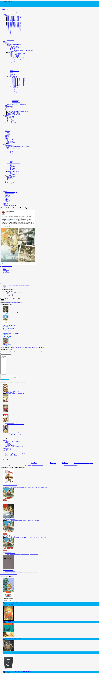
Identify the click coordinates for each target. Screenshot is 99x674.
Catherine (11, 70)
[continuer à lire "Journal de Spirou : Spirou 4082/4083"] (6, 401)
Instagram (53, 463)
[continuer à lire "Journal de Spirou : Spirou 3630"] (6, 422)
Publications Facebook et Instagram (13, 112)
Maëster (11, 161)
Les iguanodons (15, 101)
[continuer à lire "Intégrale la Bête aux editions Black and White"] (8, 650)
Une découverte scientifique (17, 99)
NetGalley (30, 465)
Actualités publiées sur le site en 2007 (14, 34)
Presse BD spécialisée (11, 118)
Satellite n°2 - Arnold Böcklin (15, 54)
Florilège (6, 140)
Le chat (11, 75)
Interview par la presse (9, 125)
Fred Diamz (12, 169)
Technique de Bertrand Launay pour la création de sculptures (18, 146)
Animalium (7, 129)
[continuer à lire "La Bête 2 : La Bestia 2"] (8, 500)
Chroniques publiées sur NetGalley (13, 113)
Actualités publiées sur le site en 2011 (14, 30)
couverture (9, 393)
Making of (7, 180)
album (8, 487)
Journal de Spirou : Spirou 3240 (14, 432)
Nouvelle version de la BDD (8, 604)
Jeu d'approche (14, 92)
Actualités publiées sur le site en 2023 (14, 19)
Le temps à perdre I (15, 93)
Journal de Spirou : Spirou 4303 (14, 391)
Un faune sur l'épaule (13, 51)
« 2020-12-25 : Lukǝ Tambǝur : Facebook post (18, 347)
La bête (4, 268)
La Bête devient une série (7, 336)
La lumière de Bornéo (80, 463)
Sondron (11, 167)
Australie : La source (15, 61)
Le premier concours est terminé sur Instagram (11, 333)
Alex (10, 73)
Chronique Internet (10, 121)
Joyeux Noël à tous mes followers (9, 621)
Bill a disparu (14, 89)
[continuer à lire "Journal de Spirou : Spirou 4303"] (6, 391)
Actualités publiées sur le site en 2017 (14, 24)
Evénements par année (9, 141)
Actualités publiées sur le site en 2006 (14, 35)
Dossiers (4, 144)
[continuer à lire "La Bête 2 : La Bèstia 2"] (8, 534)
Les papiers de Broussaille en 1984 (18, 83)
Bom (8, 132)
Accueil (4, 14)
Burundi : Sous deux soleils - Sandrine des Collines (21, 59)
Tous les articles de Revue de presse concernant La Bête (17, 111)
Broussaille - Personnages (14, 71)
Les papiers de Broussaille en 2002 (18, 85)
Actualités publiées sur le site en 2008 (14, 33)
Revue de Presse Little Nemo (10, 124)
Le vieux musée (15, 87)
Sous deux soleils (13, 49)
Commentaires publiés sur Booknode (14, 114)
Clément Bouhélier (6, 272)
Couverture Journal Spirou (9, 392)
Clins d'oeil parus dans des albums (13, 148)
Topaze (8, 134)
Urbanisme (7, 185)
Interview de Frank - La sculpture (11, 192)
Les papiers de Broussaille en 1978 (18, 78)
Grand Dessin (9, 184)
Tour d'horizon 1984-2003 (10, 182)
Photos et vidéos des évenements (11, 183)
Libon (11, 152)
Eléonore (11, 65)
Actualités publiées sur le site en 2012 (14, 29)
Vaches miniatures (10, 178)
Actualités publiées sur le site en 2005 (14, 36)
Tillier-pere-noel (12, 157)
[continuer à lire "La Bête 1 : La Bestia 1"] (8, 517)
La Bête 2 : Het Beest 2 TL (8, 570)
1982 (7, 463)
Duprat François (12, 153)
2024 (23, 487)
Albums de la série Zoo (9, 106)
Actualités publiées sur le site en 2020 (14, 23)
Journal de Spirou (18, 393)
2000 (23, 434)
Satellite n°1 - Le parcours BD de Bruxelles (17, 53)
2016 (23, 403)
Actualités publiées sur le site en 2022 (14, 18)
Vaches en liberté (10, 179)
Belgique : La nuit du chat (16, 58)
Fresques (6, 198)
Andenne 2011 (10, 186)
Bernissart (9, 187)
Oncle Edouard (12, 74)
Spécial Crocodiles (15, 91)
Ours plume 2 (7, 196)
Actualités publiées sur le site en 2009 (14, 32)
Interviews (7, 135)
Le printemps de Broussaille (17, 103)
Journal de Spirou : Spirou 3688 (14, 411)
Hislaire (11, 154)
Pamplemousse (14, 88)
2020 (23, 393)
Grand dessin (7, 200)
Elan (34, 462)
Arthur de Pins (12, 166)
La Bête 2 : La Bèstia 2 (37, 503)
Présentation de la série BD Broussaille (14, 44)
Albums (8, 45)
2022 (23, 520)
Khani (23, 572)
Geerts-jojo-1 (12, 156)
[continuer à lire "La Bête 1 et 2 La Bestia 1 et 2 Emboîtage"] (8, 484)
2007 (23, 424)
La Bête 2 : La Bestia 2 (7, 501)
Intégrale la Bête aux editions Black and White (11, 312)
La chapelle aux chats (16, 94)
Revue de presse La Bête (9, 116)
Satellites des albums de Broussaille (70, 465)
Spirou (6, 109)
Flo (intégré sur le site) (9, 139)
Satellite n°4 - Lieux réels (14, 56)
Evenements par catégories (10, 142)
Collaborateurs (7, 131)
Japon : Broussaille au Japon (17, 60)
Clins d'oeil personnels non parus (13, 171)
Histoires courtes (13, 86)
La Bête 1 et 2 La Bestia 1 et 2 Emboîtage (10, 485)
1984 (13, 463)
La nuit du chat (12, 48)
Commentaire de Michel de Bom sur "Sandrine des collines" (23, 50)
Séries (80, 465)
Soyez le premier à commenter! (6, 266)
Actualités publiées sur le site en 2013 (14, 27)
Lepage (11, 173)
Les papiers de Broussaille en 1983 (18, 82)
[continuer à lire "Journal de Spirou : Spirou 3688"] (6, 411)
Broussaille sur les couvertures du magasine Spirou (16, 104)
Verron (11, 150)
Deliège (11, 170)
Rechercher (2, 12)
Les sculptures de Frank (9, 193)
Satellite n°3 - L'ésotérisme (14, 55)
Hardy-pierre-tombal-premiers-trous (16, 149)
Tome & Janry (12, 168)
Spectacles (7, 199)
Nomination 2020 (10, 120)
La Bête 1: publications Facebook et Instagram (13, 302)
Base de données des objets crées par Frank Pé (8, 574)
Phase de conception (11, 176)
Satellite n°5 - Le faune (14, 62)
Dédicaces (7, 138)
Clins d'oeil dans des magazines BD (13, 163)
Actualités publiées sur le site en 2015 (14, 26)
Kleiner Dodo (7, 195)
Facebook (4, 269)
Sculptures (5, 191)
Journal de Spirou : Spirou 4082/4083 (15, 401)
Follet (11, 162)
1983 (10, 463)
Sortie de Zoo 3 (10, 107)
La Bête (6, 110)
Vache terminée (10, 177)
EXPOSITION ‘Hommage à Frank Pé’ (10, 602)
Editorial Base (26, 537)
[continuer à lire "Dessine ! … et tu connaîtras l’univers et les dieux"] (8, 637)
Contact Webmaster (10, 40)
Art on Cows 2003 (8, 175)
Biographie (7, 136)
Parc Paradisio (9, 190)
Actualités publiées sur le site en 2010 (14, 31)
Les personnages (10, 63)
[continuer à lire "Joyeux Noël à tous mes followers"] (8, 620)
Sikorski (11, 151)
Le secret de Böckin (15, 100)
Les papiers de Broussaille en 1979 (18, 79)
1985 (15, 463)
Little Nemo (7, 108)
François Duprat (12, 174)
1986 (17, 463)
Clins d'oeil (7, 147)
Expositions (9, 143)
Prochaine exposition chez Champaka (9, 325)
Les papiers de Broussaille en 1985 (18, 84)
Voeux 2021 (12, 21)
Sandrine (11, 72)
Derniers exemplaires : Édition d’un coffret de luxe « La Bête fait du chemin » (17, 671)
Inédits (6, 137)
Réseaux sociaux (6, 270)
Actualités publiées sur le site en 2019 (14, 22)
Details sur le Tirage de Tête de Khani (9, 328)
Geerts (11, 164)
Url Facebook (13, 294)
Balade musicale (15, 90)
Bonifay (8, 133)
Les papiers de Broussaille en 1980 (18, 80)
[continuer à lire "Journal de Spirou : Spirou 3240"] (6, 432)
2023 (23, 503)
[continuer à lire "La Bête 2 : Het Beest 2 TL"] (8, 569)
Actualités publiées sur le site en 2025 (14, 16)
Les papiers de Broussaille (12, 76)
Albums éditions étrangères (10, 486)
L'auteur (4, 127)
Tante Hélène (12, 69)
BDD (4, 41)
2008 (23, 413)
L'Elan (6, 105)
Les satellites (9, 52)
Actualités (7, 15)
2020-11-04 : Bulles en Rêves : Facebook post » (35, 347)
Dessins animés (5, 194)
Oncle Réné (12, 66)
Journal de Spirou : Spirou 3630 (14, 422)
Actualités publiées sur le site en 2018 (14, 25)
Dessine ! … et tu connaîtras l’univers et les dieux (12, 638)
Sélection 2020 (10, 119)
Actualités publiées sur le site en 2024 (14, 17)
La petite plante (14, 96)
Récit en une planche (13, 77)
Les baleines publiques (14, 46)
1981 (5, 463)
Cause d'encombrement (16, 102)
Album (11, 487)
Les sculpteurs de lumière (14, 47)
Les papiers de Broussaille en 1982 (18, 81)
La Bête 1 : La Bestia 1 (7, 518)
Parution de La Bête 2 (7, 344)
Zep (10, 172)
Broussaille (7, 43)
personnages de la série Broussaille (37, 465)
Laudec (11, 165)
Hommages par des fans (9, 145)
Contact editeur (10, 39)
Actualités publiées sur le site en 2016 (14, 28)
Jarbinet (11, 160)
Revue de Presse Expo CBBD (10, 122)
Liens (6, 130)
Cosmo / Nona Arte (27, 487)
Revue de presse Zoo (9, 126)
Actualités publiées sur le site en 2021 (14, 20)
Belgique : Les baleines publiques (18, 57)
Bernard (11, 64)
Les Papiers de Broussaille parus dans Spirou (17, 465)
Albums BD (5, 42)
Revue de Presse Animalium (10, 123)
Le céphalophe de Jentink (16, 95)
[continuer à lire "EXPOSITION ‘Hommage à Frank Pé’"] (8, 601)
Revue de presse (6, 115)
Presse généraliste (10, 117)
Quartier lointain (8, 181)
